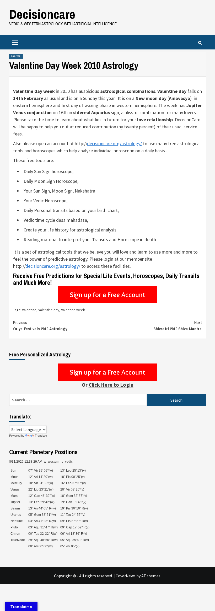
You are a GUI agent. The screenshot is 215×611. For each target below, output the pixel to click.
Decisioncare (42, 14)
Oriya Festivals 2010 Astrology (40, 326)
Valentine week (73, 309)
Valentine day (48, 309)
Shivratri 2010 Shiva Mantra (177, 326)
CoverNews (126, 575)
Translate (41, 435)
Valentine (29, 309)
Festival (16, 56)
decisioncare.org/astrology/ (114, 143)
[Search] (200, 43)
